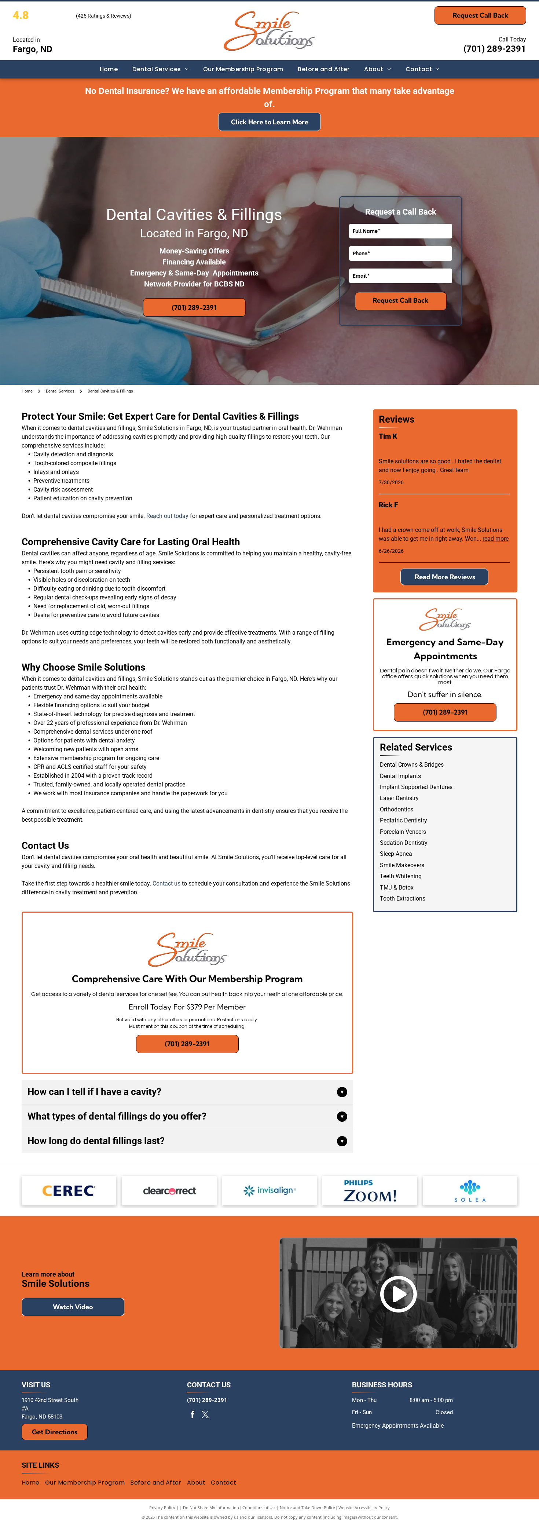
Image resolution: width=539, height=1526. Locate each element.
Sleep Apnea (396, 853)
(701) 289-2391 (494, 49)
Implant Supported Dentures (416, 787)
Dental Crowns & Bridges (412, 764)
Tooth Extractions (402, 898)
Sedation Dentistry (404, 842)
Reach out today (167, 515)
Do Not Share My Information (211, 1507)
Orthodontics (396, 809)
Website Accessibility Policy (364, 1507)
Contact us (166, 883)
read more (496, 538)
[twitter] (205, 1415)
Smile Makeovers (402, 865)
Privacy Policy (162, 1507)
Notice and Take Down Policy (307, 1507)
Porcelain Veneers (403, 831)
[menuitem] (108, 69)
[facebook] (192, 1415)
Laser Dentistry (399, 798)
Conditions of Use (259, 1507)
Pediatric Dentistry (403, 820)
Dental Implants (400, 776)
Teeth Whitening (401, 876)
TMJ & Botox (397, 887)
